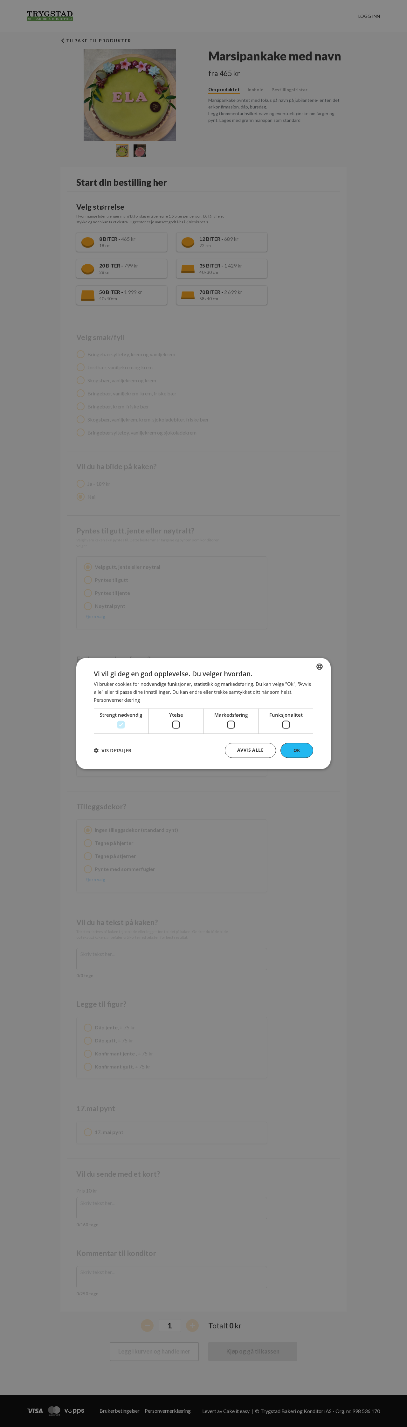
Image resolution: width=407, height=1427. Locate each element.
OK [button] (296, 750)
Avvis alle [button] (250, 750)
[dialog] (203, 713)
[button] (112, 750)
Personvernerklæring (117, 699)
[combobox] (319, 667)
